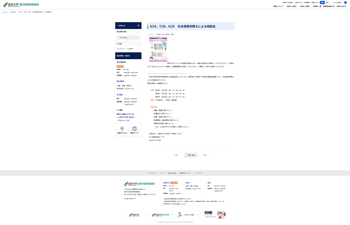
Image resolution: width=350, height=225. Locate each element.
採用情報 (307, 2)
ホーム (5, 12)
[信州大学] (135, 215)
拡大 (327, 2)
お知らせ (13, 12)
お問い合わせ (341, 6)
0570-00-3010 (126, 117)
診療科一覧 (317, 6)
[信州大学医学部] (162, 215)
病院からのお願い (288, 2)
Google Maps (128, 198)
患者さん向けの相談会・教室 (165, 34)
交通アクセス (299, 2)
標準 (322, 2)
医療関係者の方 (329, 6)
